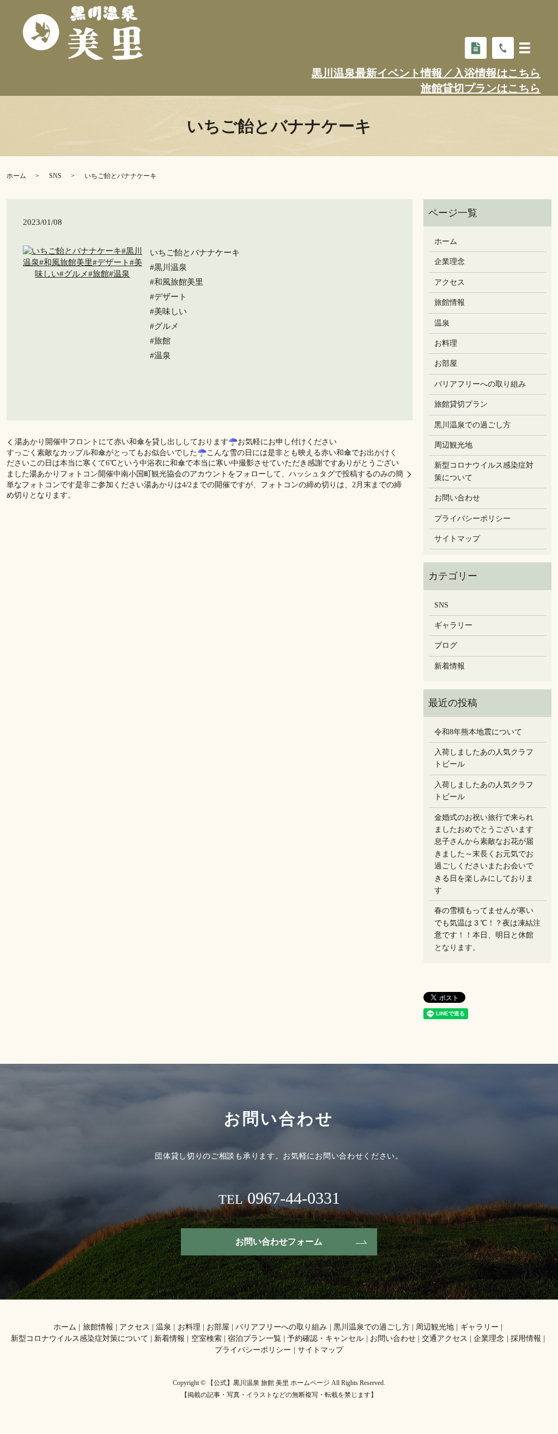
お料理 (445, 343)
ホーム (16, 176)
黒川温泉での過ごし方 (472, 425)
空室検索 (206, 1338)
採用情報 (526, 1338)
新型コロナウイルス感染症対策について (483, 471)
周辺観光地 (453, 445)
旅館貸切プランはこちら (481, 88)
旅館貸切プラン (461, 404)
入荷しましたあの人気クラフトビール (483, 758)
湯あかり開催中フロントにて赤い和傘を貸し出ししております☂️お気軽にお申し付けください (176, 442)
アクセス (449, 282)
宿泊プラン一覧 (254, 1338)
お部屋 (445, 363)
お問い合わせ (457, 498)
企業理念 (449, 262)
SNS (55, 176)
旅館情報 (449, 302)
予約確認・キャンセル (325, 1338)
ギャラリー (453, 625)
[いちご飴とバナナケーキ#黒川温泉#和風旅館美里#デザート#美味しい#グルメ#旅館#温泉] (82, 262)
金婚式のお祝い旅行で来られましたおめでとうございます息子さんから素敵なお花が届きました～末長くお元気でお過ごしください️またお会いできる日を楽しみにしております (483, 853)
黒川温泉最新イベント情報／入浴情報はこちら (426, 73)
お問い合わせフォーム (279, 1241)
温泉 (442, 323)
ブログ (445, 645)
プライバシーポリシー (472, 518)
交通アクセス (445, 1338)
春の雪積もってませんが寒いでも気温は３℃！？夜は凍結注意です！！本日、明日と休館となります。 (487, 928)
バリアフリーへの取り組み (480, 384)
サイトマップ (457, 539)
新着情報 (449, 666)
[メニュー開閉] (524, 47)
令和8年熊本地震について (478, 732)
